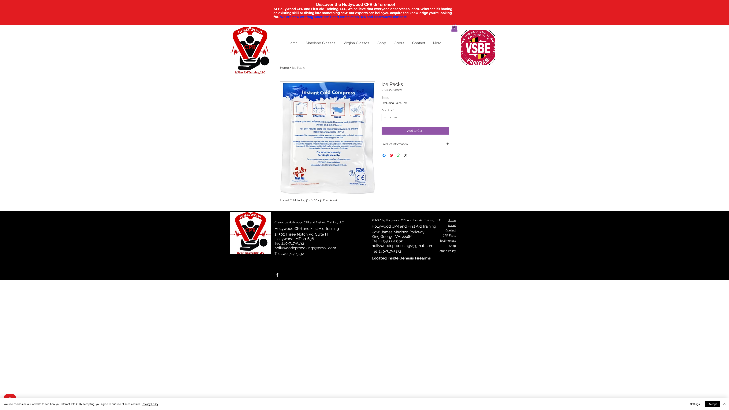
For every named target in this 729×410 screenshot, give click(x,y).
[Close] (724, 404)
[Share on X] (405, 155)
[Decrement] (384, 117)
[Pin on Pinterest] (391, 155)
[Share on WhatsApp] (398, 155)
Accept (712, 404)
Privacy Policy (150, 404)
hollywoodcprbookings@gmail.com (305, 248)
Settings (695, 404)
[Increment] (396, 117)
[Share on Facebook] (384, 155)
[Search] (454, 27)
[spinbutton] (390, 117)
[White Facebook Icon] (277, 275)
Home (284, 67)
